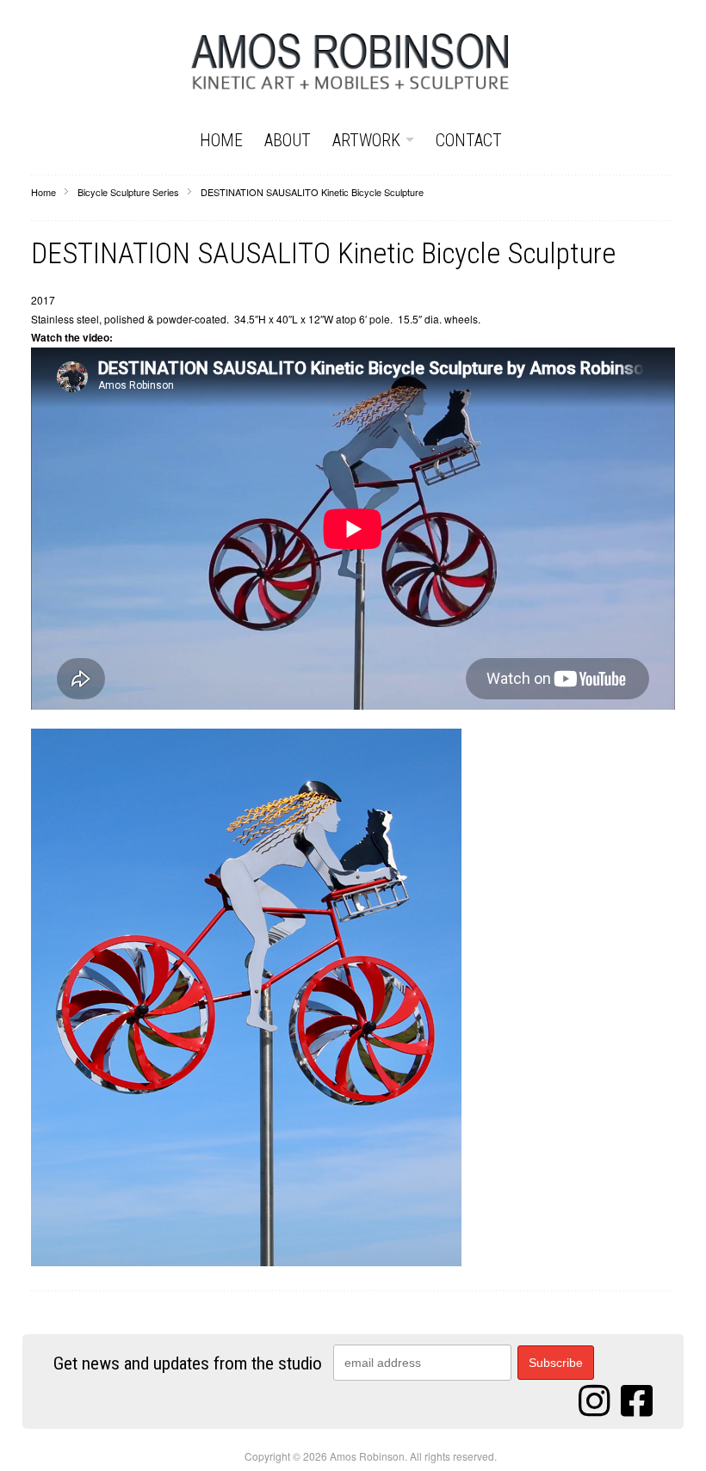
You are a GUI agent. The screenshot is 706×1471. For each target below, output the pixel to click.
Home (221, 140)
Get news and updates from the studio (187, 1364)
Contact (469, 140)
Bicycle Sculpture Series (128, 192)
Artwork (366, 140)
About (287, 140)
